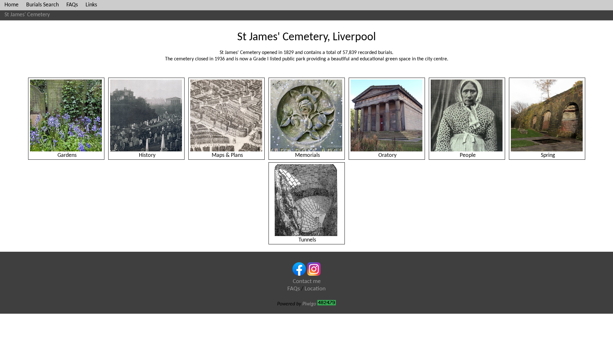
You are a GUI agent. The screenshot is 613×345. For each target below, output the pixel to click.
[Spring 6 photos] (547, 115)
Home (11, 5)
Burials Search (42, 5)
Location (315, 289)
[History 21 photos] (146, 115)
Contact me (307, 282)
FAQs (72, 5)
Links (91, 5)
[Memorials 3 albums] (306, 115)
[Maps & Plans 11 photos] (226, 115)
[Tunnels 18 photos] (306, 200)
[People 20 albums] (467, 115)
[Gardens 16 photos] (66, 115)
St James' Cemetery (27, 15)
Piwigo (309, 304)
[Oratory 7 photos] (387, 115)
